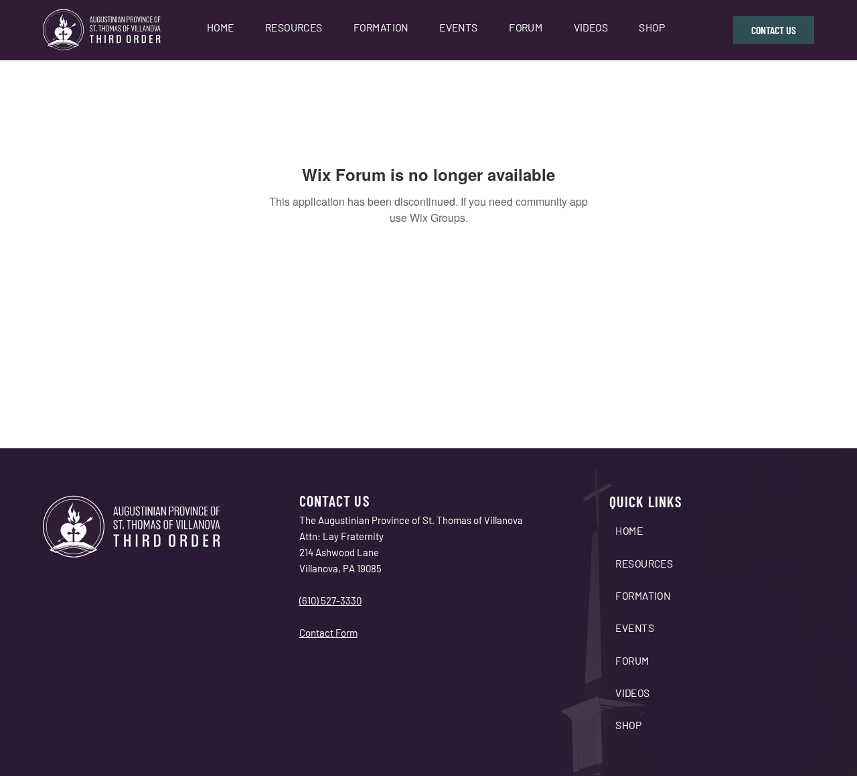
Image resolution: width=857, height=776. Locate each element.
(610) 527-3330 (330, 600)
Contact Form (328, 633)
